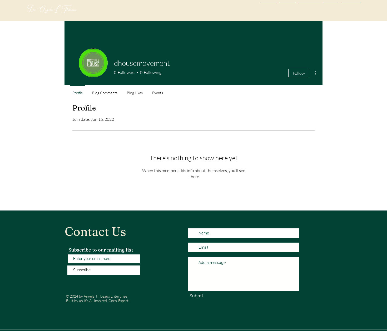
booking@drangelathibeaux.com (93, 222)
